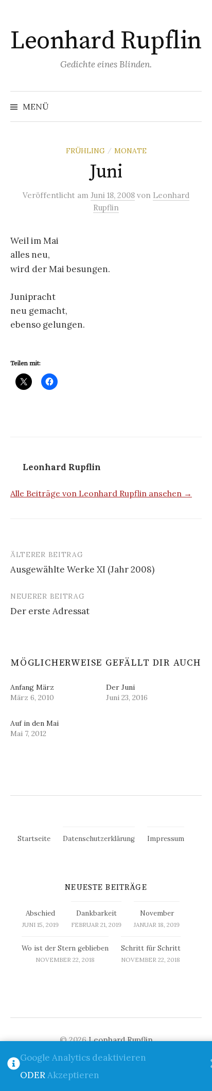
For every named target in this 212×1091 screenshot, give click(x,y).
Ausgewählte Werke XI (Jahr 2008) (82, 569)
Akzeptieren (73, 1075)
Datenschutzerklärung (99, 838)
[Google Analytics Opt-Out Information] (13, 1066)
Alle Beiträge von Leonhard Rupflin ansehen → (101, 493)
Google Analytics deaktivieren (83, 1057)
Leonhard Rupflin (105, 41)
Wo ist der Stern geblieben (65, 948)
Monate (130, 150)
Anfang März (32, 687)
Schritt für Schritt (151, 948)
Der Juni (120, 687)
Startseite (33, 838)
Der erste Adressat (50, 611)
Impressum (165, 838)
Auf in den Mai (34, 723)
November (157, 913)
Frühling (85, 150)
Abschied (40, 913)
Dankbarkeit (96, 913)
